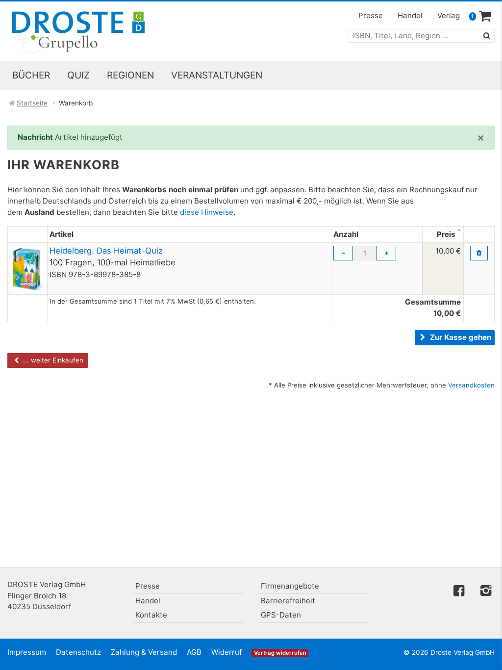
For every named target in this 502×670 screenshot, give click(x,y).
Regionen (130, 75)
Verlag (448, 15)
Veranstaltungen (216, 75)
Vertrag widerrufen (280, 652)
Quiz (78, 75)
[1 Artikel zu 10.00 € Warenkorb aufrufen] (485, 16)
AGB (194, 652)
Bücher (31, 75)
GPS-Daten (281, 614)
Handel (410, 15)
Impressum (26, 652)
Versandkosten (471, 385)
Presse (370, 15)
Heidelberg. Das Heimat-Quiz (106, 251)
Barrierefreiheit (288, 600)
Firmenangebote (290, 586)
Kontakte (151, 614)
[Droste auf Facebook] (459, 589)
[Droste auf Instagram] (484, 589)
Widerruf (226, 652)
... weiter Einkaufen (52, 360)
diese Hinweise (206, 212)
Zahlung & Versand (144, 652)
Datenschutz (78, 652)
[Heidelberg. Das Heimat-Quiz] (27, 268)
